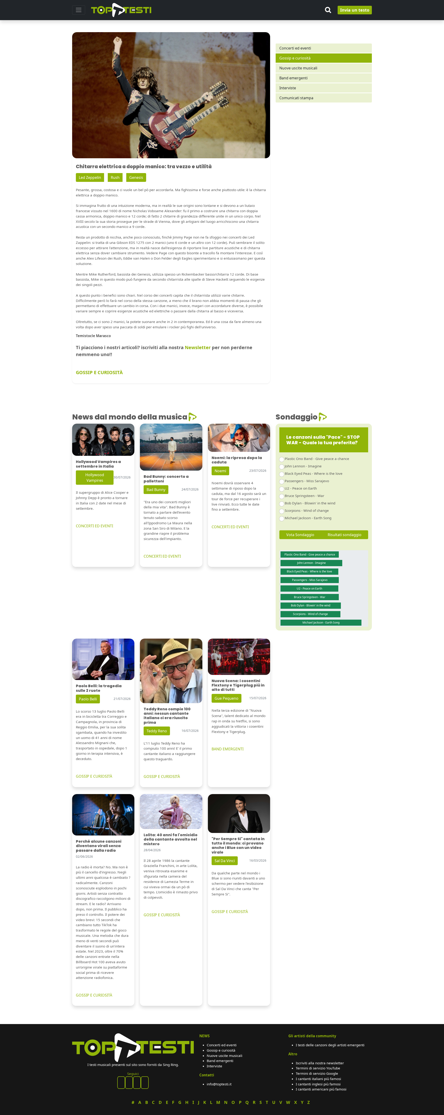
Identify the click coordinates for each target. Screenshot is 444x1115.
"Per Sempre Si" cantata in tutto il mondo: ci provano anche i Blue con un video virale (238, 845)
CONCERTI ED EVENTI (94, 525)
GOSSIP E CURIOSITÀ (99, 372)
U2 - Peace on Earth (301, 488)
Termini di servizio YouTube (318, 1068)
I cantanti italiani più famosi (318, 1078)
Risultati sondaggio (344, 534)
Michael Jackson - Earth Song (308, 518)
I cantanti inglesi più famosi (318, 1084)
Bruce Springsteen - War (304, 495)
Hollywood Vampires (94, 477)
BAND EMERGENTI (228, 749)
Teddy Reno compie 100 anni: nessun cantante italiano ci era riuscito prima (167, 715)
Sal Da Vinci (225, 860)
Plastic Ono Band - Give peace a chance (317, 458)
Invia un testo (354, 10)
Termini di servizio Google (317, 1073)
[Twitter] (145, 1082)
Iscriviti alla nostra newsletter (320, 1063)
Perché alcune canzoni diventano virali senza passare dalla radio (98, 846)
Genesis (136, 177)
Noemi (220, 470)
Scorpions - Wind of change (307, 510)
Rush (115, 177)
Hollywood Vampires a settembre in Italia (98, 464)
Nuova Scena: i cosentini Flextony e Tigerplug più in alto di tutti (238, 685)
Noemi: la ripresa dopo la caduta (237, 460)
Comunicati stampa (296, 97)
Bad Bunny (156, 489)
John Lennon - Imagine (303, 466)
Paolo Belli (88, 699)
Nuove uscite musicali (298, 68)
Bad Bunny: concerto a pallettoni (166, 479)
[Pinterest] (129, 1082)
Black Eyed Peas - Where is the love (313, 473)
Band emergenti (293, 78)
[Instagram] (137, 1082)
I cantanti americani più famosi (321, 1089)
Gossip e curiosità (295, 58)
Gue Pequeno (226, 698)
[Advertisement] (324, 146)
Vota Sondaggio (300, 534)
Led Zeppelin (90, 177)
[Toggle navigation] (78, 10)
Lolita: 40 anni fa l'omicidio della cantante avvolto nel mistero (170, 839)
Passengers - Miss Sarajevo (307, 480)
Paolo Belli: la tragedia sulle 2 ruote (99, 688)
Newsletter (198, 347)
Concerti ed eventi (295, 48)
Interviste (287, 87)
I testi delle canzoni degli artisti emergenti (330, 1045)
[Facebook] (121, 1082)
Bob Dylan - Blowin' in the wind (310, 503)
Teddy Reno (157, 730)
